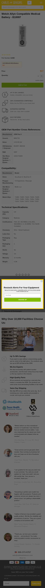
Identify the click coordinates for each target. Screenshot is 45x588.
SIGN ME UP (22, 300)
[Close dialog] (42, 281)
